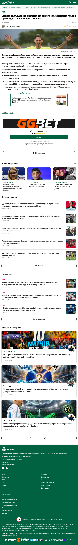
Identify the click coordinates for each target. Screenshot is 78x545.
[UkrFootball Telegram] (7, 468)
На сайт (39, 137)
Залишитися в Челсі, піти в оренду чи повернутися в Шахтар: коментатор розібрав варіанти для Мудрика (35, 390)
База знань (45, 488)
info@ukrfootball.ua (8, 464)
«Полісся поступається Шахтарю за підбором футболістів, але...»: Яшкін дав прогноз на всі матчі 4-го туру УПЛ (32, 309)
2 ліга (4, 485)
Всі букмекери (39, 153)
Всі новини (39, 266)
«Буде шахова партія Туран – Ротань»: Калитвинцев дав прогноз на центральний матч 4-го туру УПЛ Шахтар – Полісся (30, 283)
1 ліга (4, 482)
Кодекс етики (6, 508)
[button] (69, 2)
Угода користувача (8, 502)
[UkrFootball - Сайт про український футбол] (7, 2)
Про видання (6, 494)
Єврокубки (5, 477)
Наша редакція (7, 510)
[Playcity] (10, 540)
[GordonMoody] (23, 540)
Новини (44, 474)
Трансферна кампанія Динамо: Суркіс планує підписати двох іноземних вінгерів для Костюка (32, 242)
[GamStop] (37, 540)
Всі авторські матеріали (39, 438)
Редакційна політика (9, 505)
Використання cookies (9, 499)
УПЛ (3, 12)
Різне (43, 480)
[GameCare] (68, 540)
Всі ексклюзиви (39, 319)
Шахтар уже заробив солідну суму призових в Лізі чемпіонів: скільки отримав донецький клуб (31, 217)
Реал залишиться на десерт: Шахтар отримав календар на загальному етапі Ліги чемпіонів (31, 229)
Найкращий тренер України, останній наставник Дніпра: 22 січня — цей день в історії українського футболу (31, 100)
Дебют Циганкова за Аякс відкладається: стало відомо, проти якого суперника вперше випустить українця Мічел (30, 205)
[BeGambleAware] (54, 540)
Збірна (4, 474)
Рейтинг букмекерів (48, 482)
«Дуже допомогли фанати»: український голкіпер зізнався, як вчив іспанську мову (30, 254)
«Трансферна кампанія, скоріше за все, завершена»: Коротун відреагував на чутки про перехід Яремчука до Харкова (32, 296)
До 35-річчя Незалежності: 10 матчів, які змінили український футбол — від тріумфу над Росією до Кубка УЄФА (36, 355)
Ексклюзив (45, 477)
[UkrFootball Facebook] (3, 468)
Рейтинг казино (46, 485)
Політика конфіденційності (11, 497)
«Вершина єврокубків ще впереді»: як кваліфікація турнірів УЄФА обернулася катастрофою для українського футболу (37, 424)
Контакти (5, 513)
